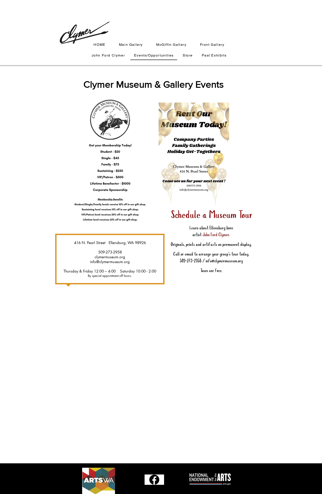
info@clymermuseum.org (110, 261)
